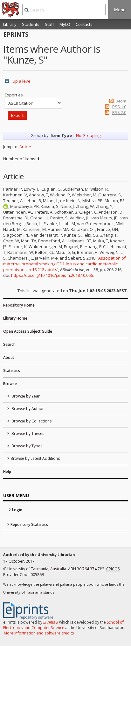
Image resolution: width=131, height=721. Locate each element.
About (8, 357)
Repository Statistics (29, 524)
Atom (121, 101)
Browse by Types (26, 446)
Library (10, 24)
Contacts (84, 24)
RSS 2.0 (119, 112)
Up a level (21, 81)
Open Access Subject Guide (27, 331)
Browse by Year (25, 396)
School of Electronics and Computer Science (63, 624)
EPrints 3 (50, 622)
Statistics (11, 370)
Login (17, 509)
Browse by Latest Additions (35, 458)
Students (30, 24)
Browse (10, 383)
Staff (49, 24)
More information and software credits (39, 633)
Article (25, 146)
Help (7, 471)
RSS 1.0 (119, 107)
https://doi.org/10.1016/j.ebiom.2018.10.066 (52, 275)
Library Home (15, 318)
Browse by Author (27, 408)
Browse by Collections (31, 421)
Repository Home (19, 305)
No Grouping (88, 135)
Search (9, 344)
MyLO (64, 24)
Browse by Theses (27, 433)
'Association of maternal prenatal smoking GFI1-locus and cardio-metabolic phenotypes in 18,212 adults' (64, 263)
